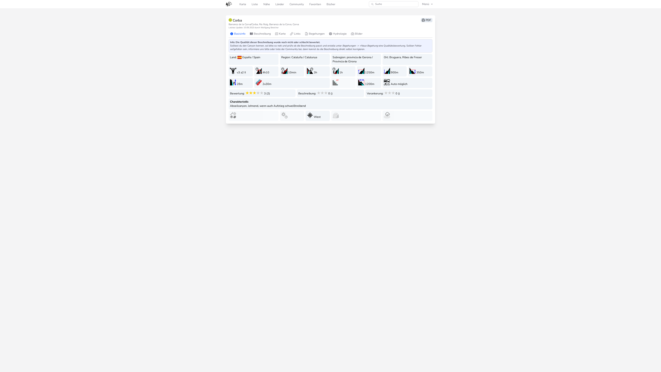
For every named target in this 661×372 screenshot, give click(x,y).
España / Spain (251, 57)
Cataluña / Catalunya (304, 57)
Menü (425, 4)
